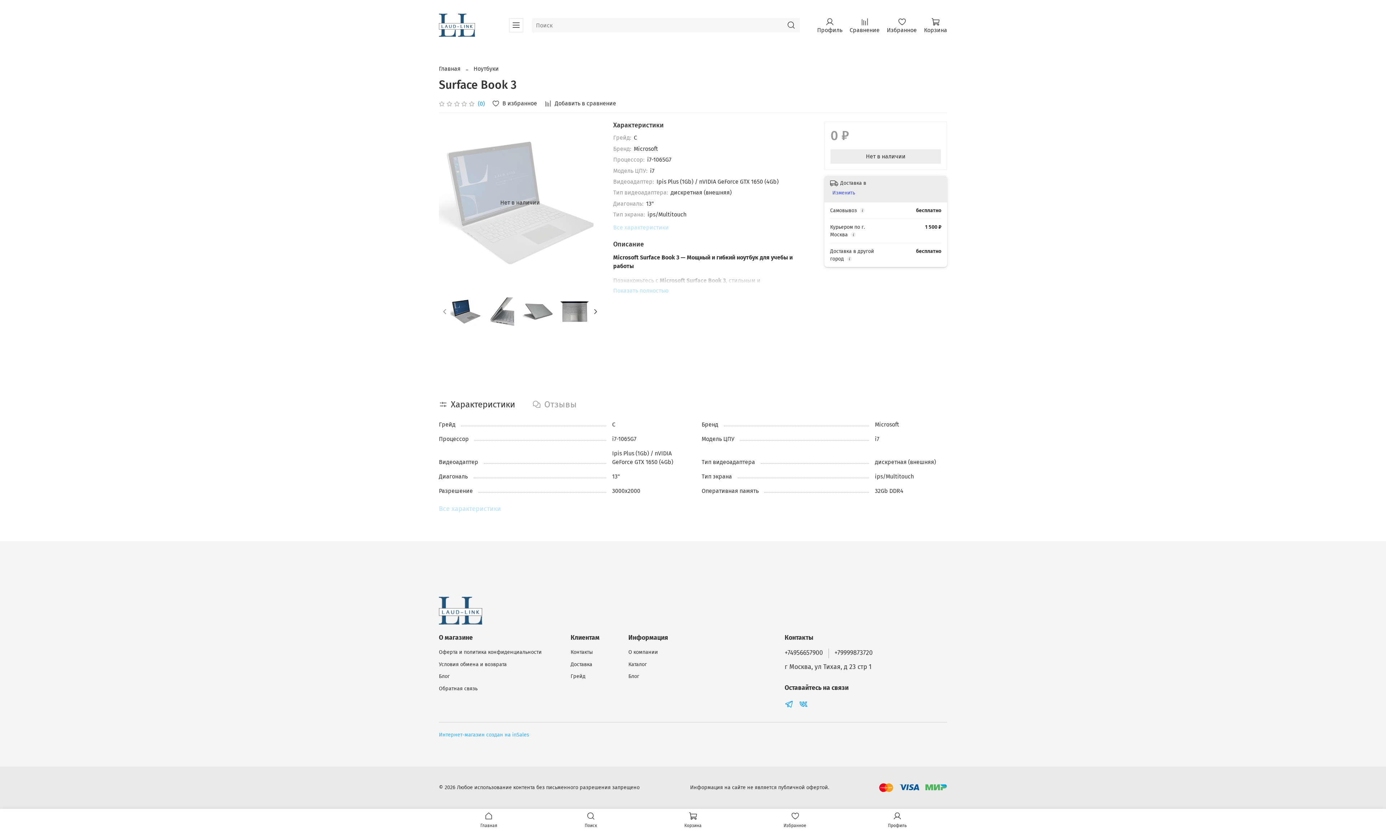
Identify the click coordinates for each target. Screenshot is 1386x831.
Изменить (843, 193)
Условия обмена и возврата (473, 664)
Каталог (637, 664)
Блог (444, 676)
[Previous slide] (450, 202)
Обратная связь (458, 689)
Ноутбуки (486, 68)
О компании (643, 652)
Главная (450, 68)
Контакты (582, 652)
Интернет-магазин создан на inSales (484, 735)
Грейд (578, 676)
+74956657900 (804, 653)
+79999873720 (853, 653)
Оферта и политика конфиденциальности (490, 652)
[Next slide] (590, 202)
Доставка (581, 664)
